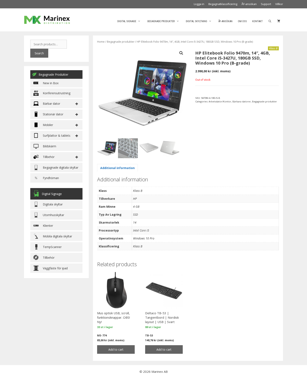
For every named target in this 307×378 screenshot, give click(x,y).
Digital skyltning (196, 21)
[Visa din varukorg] (278, 21)
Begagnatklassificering (222, 4)
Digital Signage (126, 21)
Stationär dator (53, 114)
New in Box (50, 83)
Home (101, 41)
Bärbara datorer (241, 101)
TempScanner (52, 247)
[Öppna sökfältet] (269, 21)
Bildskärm (49, 146)
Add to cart (115, 349)
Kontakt (257, 21)
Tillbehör (49, 258)
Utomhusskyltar (53, 215)
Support (266, 4)
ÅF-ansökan (249, 4)
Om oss (242, 21)
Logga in (199, 4)
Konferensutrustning (56, 93)
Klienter (48, 226)
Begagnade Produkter (53, 74)
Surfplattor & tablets (56, 135)
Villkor (279, 4)
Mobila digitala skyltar (57, 236)
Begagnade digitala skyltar (60, 167)
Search (39, 53)
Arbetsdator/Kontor (220, 101)
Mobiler (48, 125)
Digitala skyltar (53, 204)
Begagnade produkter (161, 21)
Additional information (117, 168)
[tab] (117, 168)
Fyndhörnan (51, 178)
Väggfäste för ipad (55, 268)
